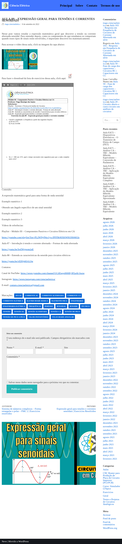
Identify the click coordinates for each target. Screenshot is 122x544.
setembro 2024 (110, 304)
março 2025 (108, 283)
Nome (10, 347)
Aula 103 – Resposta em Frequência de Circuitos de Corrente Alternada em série (111, 32)
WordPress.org (110, 528)
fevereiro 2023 (110, 372)
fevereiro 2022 (110, 415)
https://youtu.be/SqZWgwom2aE (18, 249)
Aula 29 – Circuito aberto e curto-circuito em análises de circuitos (111, 106)
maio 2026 (108, 233)
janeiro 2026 (109, 247)
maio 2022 (108, 405)
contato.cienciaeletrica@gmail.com (27, 285)
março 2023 (108, 369)
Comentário (13, 356)
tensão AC (19, 312)
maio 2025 (108, 276)
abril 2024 (108, 322)
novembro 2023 (110, 340)
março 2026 (108, 240)
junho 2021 (108, 444)
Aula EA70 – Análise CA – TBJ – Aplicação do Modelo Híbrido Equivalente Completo (111, 173)
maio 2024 (108, 319)
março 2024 (108, 326)
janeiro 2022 (109, 419)
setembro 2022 (110, 390)
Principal (66, 5)
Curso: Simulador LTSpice (111, 487)
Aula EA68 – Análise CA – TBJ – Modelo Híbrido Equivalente (110, 206)
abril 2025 (108, 279)
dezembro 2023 (110, 337)
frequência (35, 306)
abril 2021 (108, 451)
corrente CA (74, 295)
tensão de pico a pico (14, 317)
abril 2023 (108, 365)
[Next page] (8, 85)
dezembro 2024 (110, 293)
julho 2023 (108, 354)
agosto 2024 (109, 308)
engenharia (77, 301)
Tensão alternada (37, 312)
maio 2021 (108, 448)
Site (66, 347)
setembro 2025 (110, 261)
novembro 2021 (110, 426)
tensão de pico (72, 312)
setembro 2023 (110, 347)
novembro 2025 (110, 254)
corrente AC (31, 295)
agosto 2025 (109, 265)
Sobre (79, 5)
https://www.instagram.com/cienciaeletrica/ (34, 279)
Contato (91, 5)
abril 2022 (108, 408)
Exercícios (108, 492)
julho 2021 (108, 440)
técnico (85, 306)
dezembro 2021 (110, 423)
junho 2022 (108, 401)
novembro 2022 (110, 383)
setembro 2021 (110, 433)
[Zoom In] (24, 85)
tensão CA (56, 312)
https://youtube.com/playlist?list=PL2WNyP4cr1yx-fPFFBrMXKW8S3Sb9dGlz (40, 237)
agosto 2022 (109, 394)
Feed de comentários (109, 523)
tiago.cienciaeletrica (12, 24)
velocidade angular (63, 317)
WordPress (23, 541)
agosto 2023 (109, 351)
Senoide (74, 306)
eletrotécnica (59, 301)
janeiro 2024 (109, 333)
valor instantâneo (38, 317)
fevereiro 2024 (110, 329)
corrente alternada (53, 295)
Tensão (6, 312)
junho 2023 (108, 358)
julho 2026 (108, 225)
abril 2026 (108, 236)
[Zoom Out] (21, 85)
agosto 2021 (109, 437)
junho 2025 (108, 272)
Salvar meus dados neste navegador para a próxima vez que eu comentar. (44, 382)
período (49, 306)
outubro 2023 (109, 344)
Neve (4, 541)
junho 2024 (108, 315)
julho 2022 (108, 397)
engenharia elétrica (14, 306)
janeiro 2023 (109, 376)
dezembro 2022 (110, 380)
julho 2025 (108, 268)
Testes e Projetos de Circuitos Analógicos (111, 501)
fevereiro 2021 (110, 458)
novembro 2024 (110, 297)
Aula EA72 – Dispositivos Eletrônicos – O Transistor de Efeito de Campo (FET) (111, 138)
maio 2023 (108, 362)
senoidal (61, 306)
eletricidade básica (37, 301)
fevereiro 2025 (110, 286)
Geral (105, 495)
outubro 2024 (109, 301)
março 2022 (108, 412)
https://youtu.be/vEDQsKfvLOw (17, 261)
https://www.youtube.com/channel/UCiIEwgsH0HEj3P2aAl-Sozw (52, 273)
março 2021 (108, 455)
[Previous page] (4, 85)
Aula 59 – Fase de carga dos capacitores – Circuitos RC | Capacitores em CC (111, 69)
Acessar (107, 515)
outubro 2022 (109, 387)
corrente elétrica (13, 301)
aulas (18, 295)
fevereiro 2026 (110, 243)
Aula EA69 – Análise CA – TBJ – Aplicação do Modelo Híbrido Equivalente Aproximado (111, 191)
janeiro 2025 (109, 290)
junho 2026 (108, 229)
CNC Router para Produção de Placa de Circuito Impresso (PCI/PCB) (111, 478)
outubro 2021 (109, 430)
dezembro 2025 (110, 250)
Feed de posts (109, 518)
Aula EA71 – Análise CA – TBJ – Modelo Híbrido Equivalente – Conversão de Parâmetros (110, 155)
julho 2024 (108, 311)
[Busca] (117, 120)
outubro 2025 (109, 258)
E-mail (39, 347)
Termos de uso (110, 5)
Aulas (106, 469)
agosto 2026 (109, 222)
